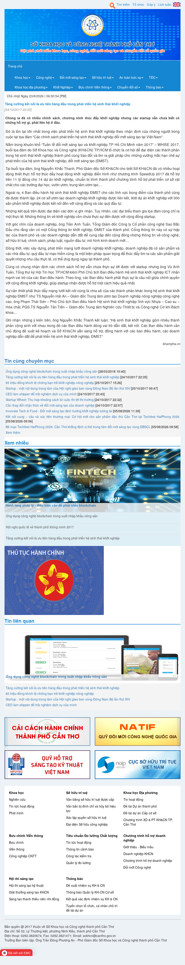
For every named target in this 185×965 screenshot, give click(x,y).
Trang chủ (15, 66)
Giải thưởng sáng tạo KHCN (29, 892)
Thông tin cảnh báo (80, 849)
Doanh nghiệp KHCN (138, 853)
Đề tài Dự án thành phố (140, 806)
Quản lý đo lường (78, 862)
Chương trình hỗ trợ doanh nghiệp (147, 860)
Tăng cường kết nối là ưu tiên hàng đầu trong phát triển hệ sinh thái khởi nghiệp (62, 377)
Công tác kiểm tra (78, 856)
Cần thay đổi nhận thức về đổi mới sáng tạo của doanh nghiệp (50, 405)
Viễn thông (16, 849)
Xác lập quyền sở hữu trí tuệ (86, 817)
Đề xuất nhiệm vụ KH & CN (85, 885)
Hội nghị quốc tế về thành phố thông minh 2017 (40, 527)
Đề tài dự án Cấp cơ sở (139, 813)
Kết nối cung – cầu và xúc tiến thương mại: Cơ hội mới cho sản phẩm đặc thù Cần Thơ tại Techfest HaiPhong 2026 (92, 416)
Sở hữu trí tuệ (77, 792)
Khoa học (16, 792)
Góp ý (151, 4)
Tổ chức (138, 4)
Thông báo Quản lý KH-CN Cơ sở (90, 892)
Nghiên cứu (17, 799)
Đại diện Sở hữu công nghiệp (87, 824)
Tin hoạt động (133, 799)
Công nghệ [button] (44, 77)
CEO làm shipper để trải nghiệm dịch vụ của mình (41, 394)
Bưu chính (16, 842)
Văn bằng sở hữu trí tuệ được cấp (90, 799)
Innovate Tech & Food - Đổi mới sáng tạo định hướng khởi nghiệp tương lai (59, 411)
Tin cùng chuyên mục (29, 360)
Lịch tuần (164, 4)
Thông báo (74, 878)
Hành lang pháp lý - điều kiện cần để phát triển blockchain (51, 505)
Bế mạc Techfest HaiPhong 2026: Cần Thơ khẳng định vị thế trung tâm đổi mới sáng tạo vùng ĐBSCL (78, 426)
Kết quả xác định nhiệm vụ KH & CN (92, 899)
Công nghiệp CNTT (23, 856)
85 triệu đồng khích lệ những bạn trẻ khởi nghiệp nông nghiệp (50, 382)
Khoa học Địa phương (140, 792)
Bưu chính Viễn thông (26, 835)
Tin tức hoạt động (21, 806)
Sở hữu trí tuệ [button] (101, 77)
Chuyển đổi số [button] (127, 87)
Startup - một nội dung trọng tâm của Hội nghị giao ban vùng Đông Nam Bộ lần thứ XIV (68, 388)
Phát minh (16, 813)
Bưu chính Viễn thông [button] (94, 87)
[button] (6, 748)
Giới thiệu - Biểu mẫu (138, 847)
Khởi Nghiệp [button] (62, 87)
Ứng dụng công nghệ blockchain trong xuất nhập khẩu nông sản (51, 371)
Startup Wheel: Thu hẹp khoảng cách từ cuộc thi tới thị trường (50, 399)
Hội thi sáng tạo (21, 878)
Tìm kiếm (123, 4)
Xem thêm (13, 432)
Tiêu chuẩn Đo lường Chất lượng (92, 835)
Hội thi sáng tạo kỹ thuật (26, 885)
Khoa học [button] (21, 77)
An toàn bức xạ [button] (130, 77)
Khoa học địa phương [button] (30, 87)
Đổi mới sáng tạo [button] (72, 77)
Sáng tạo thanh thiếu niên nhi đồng (34, 899)
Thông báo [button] (153, 87)
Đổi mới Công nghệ (137, 867)
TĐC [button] (152, 77)
